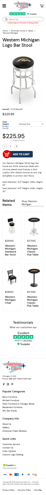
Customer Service (11, 444)
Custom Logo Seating (12, 455)
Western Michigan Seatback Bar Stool (10, 250)
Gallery (5, 427)
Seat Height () (5, 125)
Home (5, 31)
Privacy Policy (8, 490)
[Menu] (4, 5)
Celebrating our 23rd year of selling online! (23, 23)
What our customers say (23, 327)
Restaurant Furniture (12, 407)
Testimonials (23, 322)
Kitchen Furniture (10, 400)
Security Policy (24, 490)
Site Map (38, 490)
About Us (6, 424)
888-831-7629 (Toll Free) (20, 378)
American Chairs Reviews (14, 431)
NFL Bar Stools (9, 411)
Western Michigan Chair (10, 299)
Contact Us (7, 448)
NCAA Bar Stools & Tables (22, 31)
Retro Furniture (9, 397)
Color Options (9, 451)
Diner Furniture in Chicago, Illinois (18, 404)
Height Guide (5, 127)
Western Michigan (10, 33)
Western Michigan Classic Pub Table (33, 250)
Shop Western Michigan (29, 203)
